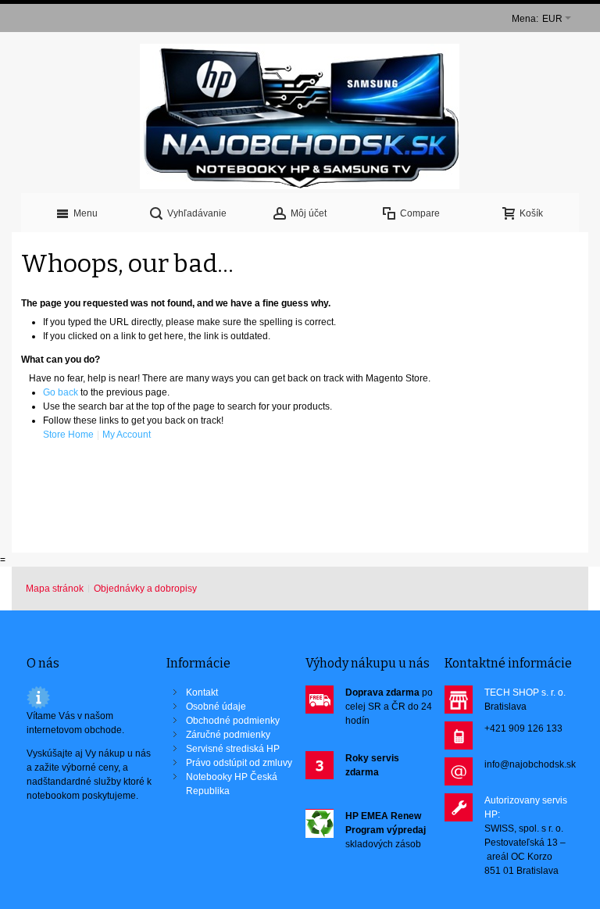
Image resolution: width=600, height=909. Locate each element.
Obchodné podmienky (233, 720)
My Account (126, 434)
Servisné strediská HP (233, 748)
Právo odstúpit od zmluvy (239, 762)
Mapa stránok (55, 588)
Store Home (68, 434)
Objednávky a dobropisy (145, 588)
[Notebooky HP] (300, 116)
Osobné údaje (216, 706)
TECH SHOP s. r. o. (525, 692)
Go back (60, 392)
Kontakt (202, 692)
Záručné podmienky (228, 734)
